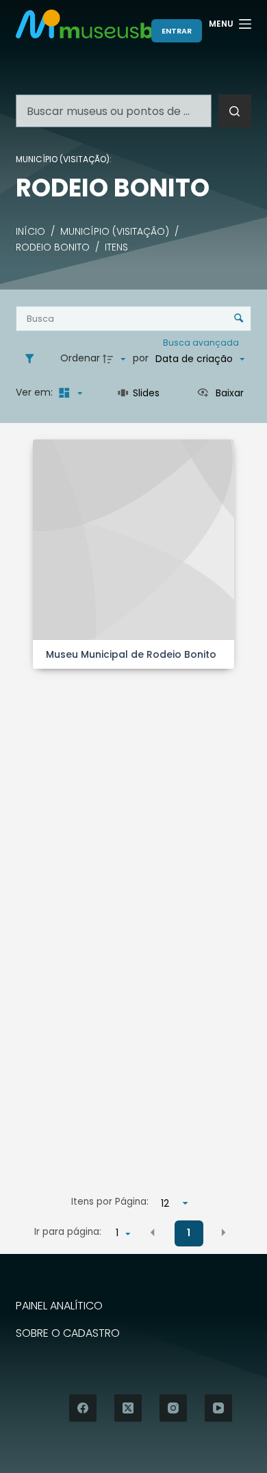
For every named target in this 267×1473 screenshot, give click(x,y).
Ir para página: (67, 1231)
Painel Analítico (59, 1306)
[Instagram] (173, 1408)
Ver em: (35, 392)
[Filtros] (33, 358)
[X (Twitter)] (128, 1408)
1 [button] (188, 1233)
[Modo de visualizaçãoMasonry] (68, 393)
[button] (152, 1232)
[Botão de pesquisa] (234, 110)
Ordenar (80, 358)
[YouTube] (218, 1408)
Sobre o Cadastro (68, 1334)
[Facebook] (83, 1408)
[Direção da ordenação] (115, 358)
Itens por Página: (110, 1201)
